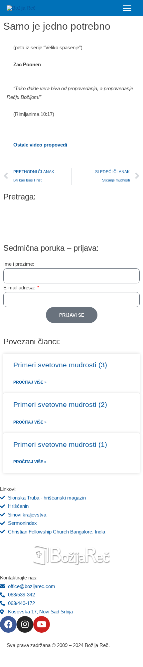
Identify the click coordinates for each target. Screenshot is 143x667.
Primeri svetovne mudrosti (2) (60, 404)
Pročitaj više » (30, 382)
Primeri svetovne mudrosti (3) (60, 365)
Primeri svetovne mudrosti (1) (60, 444)
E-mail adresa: (19, 287)
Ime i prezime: (18, 264)
